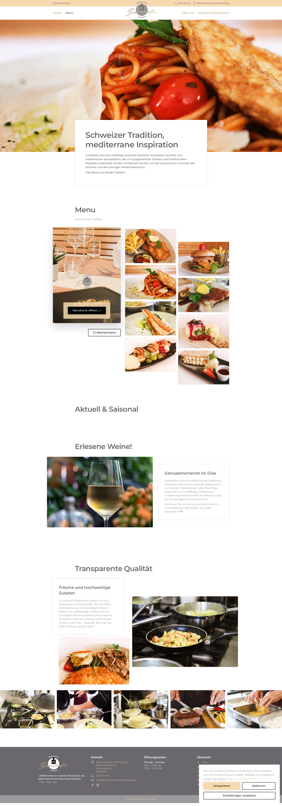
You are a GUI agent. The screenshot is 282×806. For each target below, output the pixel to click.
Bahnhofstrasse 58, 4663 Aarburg (213, 3)
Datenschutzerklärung (241, 778)
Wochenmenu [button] (63, 3)
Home (57, 13)
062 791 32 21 (185, 3)
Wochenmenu (106, 332)
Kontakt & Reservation (214, 13)
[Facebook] (92, 784)
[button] (150, 246)
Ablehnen (259, 785)
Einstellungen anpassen (239, 795)
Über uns (188, 13)
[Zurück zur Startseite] (141, 13)
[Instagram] (97, 784)
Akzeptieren (221, 785)
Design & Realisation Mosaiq (141, 799)
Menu (69, 13)
